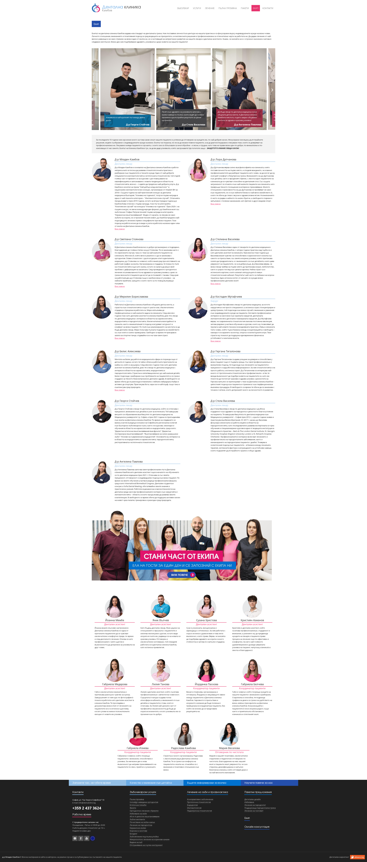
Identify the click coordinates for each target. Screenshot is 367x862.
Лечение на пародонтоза (141, 825)
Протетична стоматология (199, 802)
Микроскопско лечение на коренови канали (149, 839)
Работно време (81, 814)
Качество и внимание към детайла (151, 782)
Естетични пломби (138, 805)
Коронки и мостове (138, 830)
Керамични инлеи (138, 828)
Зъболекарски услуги (143, 792)
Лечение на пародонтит (255, 805)
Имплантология (194, 808)
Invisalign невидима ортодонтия (144, 802)
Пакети (245, 8)
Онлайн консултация (256, 826)
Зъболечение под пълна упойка (144, 836)
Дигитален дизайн (252, 799)
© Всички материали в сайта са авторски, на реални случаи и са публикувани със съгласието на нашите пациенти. (62, 857)
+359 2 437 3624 (86, 808)
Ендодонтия (192, 805)
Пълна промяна (227, 8)
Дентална (121, 8)
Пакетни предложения (258, 792)
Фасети (133, 808)
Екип (255, 8)
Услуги (197, 8)
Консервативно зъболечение (200, 799)
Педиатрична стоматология (199, 810)
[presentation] (94, 89)
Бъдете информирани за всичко (206, 782)
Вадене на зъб (136, 842)
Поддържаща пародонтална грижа (260, 808)
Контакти (267, 8)
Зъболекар (183, 8)
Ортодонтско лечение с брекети (144, 810)
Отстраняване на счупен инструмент (146, 845)
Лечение (209, 8)
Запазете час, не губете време (91, 782)
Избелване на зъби (138, 813)
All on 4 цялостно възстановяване (144, 816)
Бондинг (133, 833)
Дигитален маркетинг (339, 857)
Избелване (249, 802)
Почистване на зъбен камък (142, 822)
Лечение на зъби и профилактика (207, 792)
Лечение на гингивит (253, 810)
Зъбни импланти (137, 819)
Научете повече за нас (258, 782)
